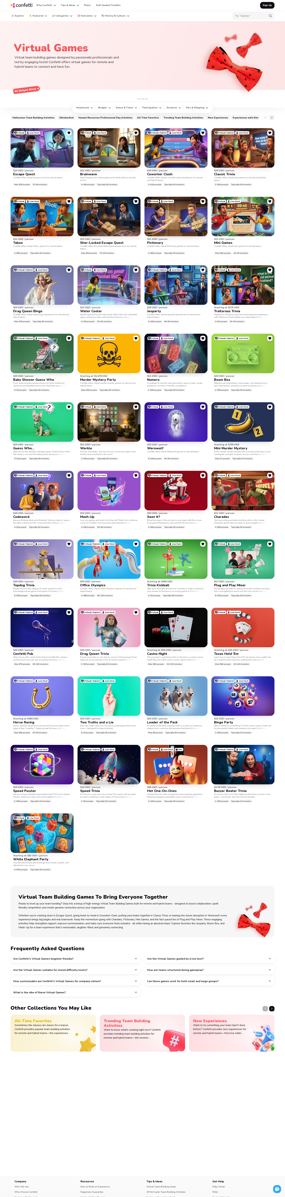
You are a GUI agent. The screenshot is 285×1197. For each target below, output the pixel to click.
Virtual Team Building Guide (161, 1186)
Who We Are (22, 1186)
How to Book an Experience (95, 1186)
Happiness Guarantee (91, 1192)
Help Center (218, 1186)
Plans (87, 5)
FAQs (215, 1192)
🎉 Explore (17, 15)
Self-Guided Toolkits (108, 5)
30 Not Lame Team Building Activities (166, 1192)
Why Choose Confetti (26, 1192)
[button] (46, 5)
